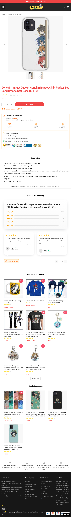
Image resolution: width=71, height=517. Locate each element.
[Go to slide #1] (30, 75)
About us (27, 481)
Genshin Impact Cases (14, 14)
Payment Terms (45, 486)
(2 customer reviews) (16, 95)
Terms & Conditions (30, 484)
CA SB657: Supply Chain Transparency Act (31, 496)
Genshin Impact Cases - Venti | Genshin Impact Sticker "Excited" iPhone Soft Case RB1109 (13, 447)
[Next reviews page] (65, 261)
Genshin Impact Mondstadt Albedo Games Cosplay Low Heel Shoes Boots (13, 334)
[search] (65, 7)
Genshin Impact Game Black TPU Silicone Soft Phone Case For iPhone (13, 414)
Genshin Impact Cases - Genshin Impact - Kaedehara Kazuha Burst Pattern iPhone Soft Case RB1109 (35, 414)
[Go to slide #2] (40, 75)
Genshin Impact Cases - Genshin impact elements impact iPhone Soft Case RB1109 (57, 414)
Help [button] (68, 514)
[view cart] (68, 7)
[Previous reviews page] (56, 261)
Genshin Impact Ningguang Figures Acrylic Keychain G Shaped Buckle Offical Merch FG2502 (13, 367)
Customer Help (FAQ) (47, 496)
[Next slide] (67, 44)
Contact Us (44, 493)
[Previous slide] (4, 44)
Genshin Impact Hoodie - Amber (35, 301)
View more (35, 378)
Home (3, 14)
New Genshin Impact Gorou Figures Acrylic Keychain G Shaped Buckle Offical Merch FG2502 (35, 367)
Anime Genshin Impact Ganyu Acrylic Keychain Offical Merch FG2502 (56, 334)
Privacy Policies (29, 486)
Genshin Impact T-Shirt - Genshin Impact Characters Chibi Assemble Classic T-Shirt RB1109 (35, 334)
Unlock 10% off (3, 509)
